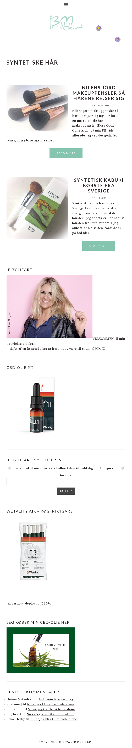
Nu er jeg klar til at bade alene (50, 704)
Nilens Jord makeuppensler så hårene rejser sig (99, 93)
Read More (66, 153)
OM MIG (98, 348)
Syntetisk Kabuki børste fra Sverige (99, 185)
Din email (66, 475)
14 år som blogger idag (56, 699)
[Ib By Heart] (66, 32)
